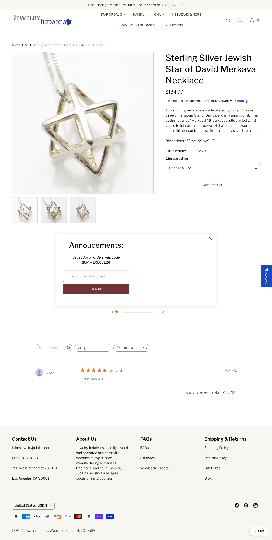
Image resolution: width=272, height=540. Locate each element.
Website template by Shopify (72, 531)
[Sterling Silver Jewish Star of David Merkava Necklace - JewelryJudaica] (83, 123)
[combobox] (93, 348)
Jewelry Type (173, 25)
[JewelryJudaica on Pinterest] (246, 505)
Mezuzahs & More (186, 14)
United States (31, 505)
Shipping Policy (216, 448)
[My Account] (240, 20)
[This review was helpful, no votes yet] (224, 392)
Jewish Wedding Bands (136, 25)
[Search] (228, 20)
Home (16, 45)
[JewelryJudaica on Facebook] (236, 505)
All (26, 45)
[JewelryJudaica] (43, 20)
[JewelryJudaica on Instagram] (255, 505)
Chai (158, 14)
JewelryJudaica (36, 531)
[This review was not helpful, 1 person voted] (232, 392)
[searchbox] (50, 347)
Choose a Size (177, 159)
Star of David (111, 14)
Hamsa (138, 14)
